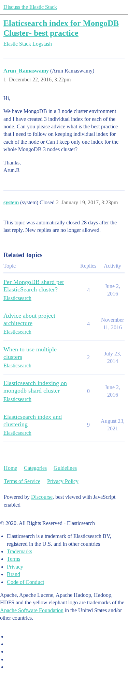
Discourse (42, 497)
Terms (13, 559)
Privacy (15, 567)
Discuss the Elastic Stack (30, 7)
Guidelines (65, 468)
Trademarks (19, 551)
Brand (13, 574)
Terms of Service (22, 481)
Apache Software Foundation (31, 610)
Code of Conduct (25, 582)
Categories (35, 468)
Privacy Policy (63, 481)
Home (10, 468)
